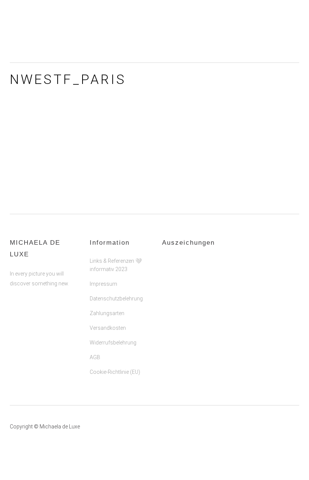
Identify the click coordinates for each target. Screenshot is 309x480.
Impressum (103, 284)
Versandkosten (108, 328)
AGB (95, 357)
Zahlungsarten (107, 313)
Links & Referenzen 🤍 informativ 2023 (116, 265)
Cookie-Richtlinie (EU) (115, 372)
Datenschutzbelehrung (116, 299)
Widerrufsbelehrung (113, 343)
